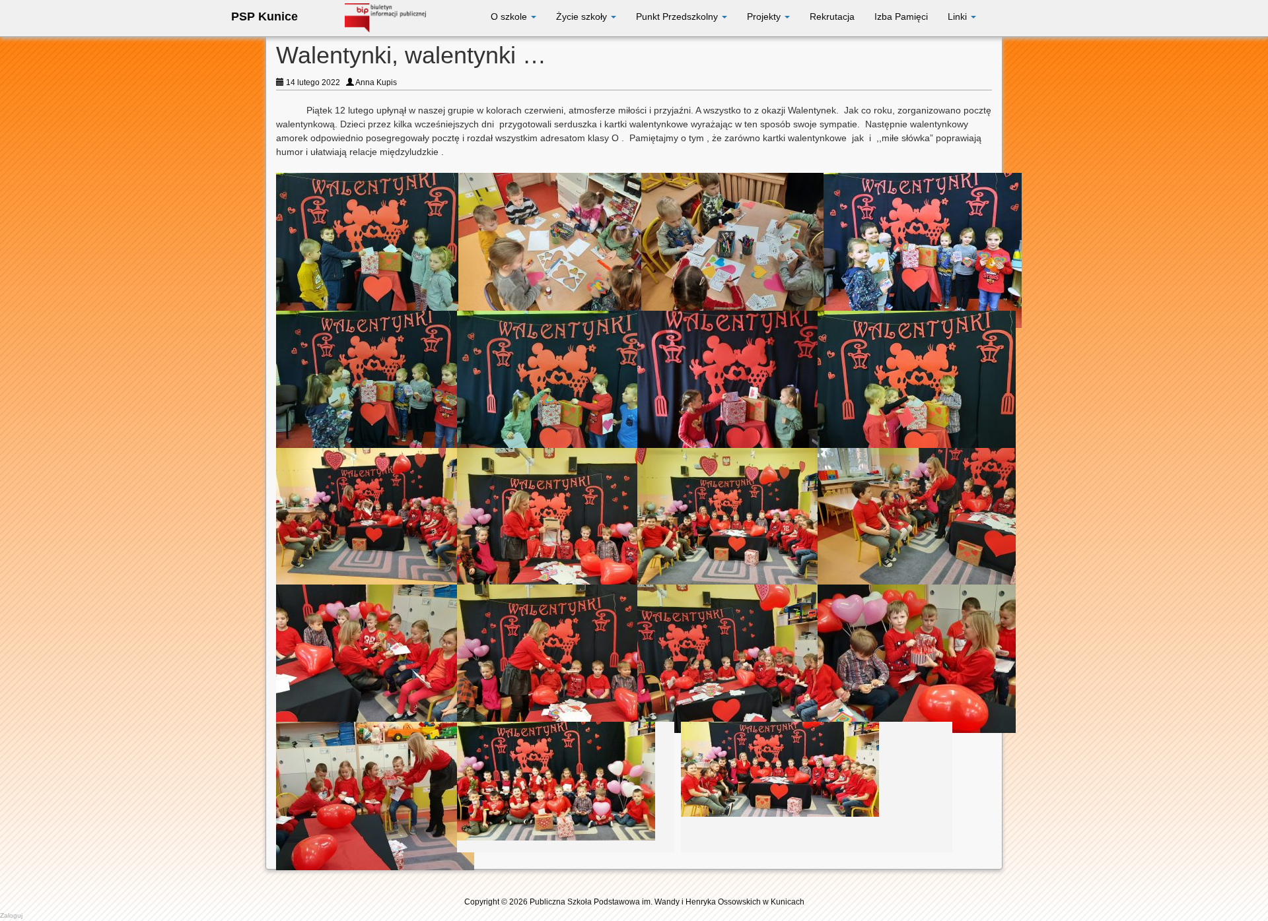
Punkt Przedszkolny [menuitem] (678, 16)
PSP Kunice (264, 16)
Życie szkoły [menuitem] (583, 16)
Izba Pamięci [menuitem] (901, 16)
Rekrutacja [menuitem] (832, 16)
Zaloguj (11, 915)
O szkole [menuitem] (510, 16)
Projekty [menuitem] (765, 16)
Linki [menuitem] (958, 16)
